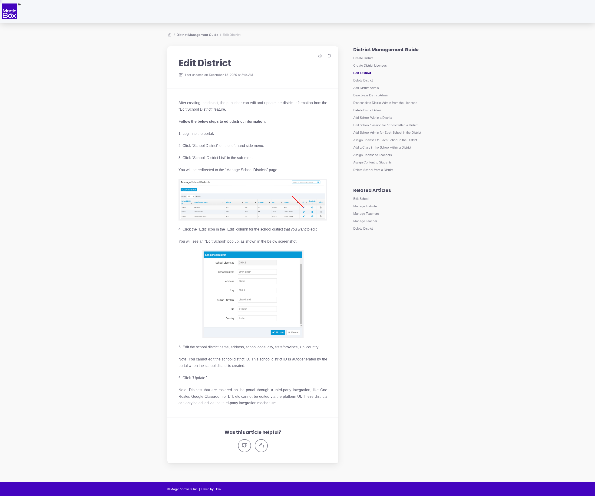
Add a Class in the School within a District (382, 147)
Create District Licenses (370, 65)
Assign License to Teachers (372, 155)
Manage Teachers (366, 213)
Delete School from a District (373, 170)
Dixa (218, 489)
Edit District (231, 35)
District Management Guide (197, 35)
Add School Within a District (372, 117)
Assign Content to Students (372, 162)
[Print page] (320, 55)
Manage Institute (365, 206)
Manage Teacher (365, 221)
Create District (363, 58)
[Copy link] (329, 55)
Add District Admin (366, 88)
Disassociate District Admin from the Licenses (385, 103)
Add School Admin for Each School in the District (387, 132)
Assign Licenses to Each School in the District (385, 140)
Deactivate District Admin (370, 95)
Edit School (361, 198)
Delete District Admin (367, 110)
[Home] (11, 11)
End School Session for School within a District (385, 125)
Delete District (363, 80)
